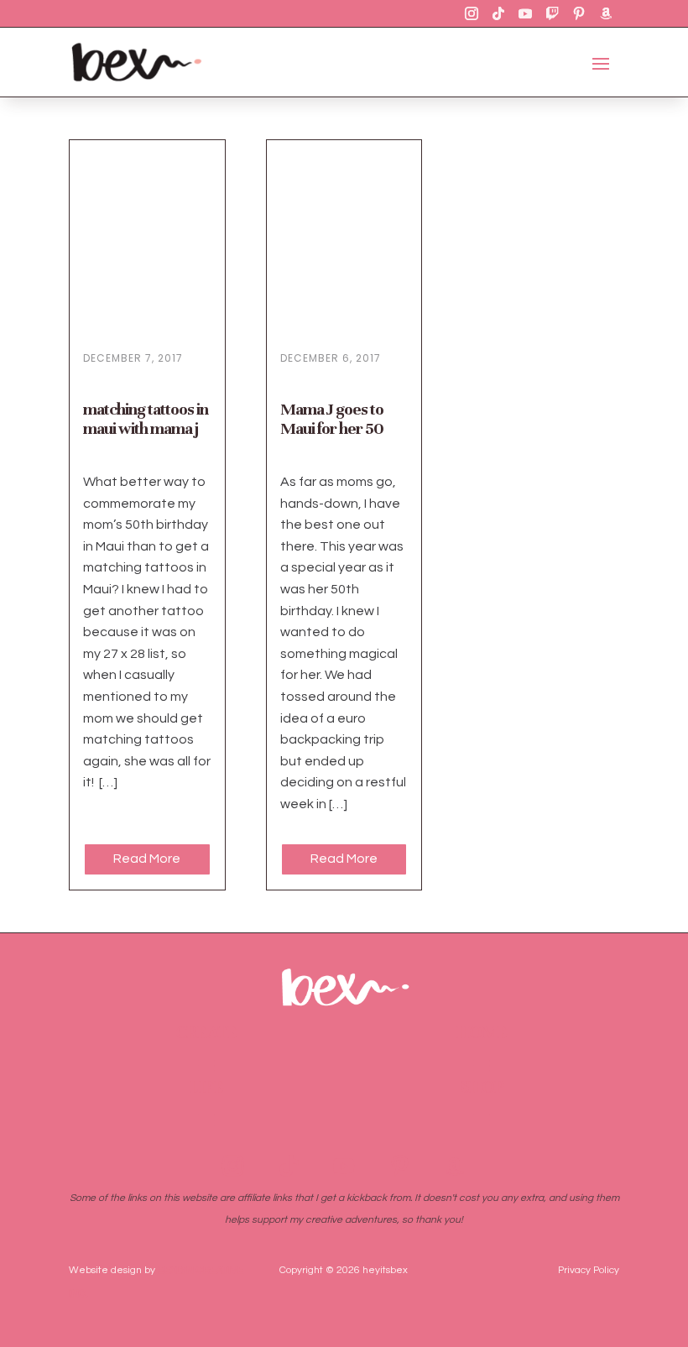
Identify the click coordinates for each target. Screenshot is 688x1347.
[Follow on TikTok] (498, 13)
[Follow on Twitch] (552, 13)
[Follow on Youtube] (525, 13)
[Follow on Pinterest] (579, 13)
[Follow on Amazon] (605, 13)
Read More (146, 858)
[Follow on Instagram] (471, 13)
